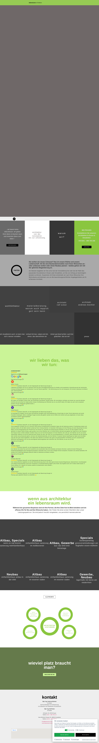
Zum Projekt (12, 550)
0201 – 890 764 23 (51, 714)
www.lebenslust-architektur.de (49, 723)
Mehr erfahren (61, 242)
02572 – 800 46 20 (52, 719)
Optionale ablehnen (64, 734)
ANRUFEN (87, 247)
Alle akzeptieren (85, 734)
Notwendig (71, 730)
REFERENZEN (12, 245)
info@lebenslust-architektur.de (49, 721)
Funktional (81, 730)
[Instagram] (14, 218)
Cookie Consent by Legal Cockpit (89, 739)
